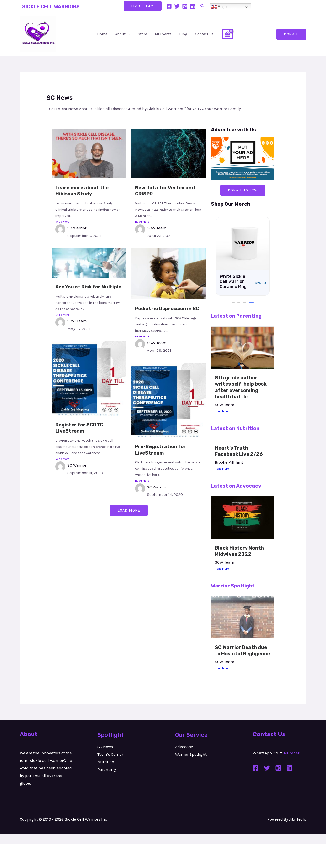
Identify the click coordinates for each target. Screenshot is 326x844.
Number (291, 752)
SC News (105, 746)
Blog (183, 34)
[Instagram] (185, 6)
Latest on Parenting (236, 316)
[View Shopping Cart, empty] (227, 34)
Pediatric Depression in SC (167, 308)
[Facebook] (169, 6)
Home (102, 34)
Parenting (106, 769)
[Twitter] (177, 6)
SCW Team (157, 227)
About (120, 34)
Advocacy (184, 746)
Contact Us (204, 34)
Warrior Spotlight (233, 586)
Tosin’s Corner (110, 754)
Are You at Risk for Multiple (88, 287)
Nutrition (105, 761)
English (224, 7)
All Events (163, 34)
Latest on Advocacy (236, 486)
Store (142, 34)
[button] (202, 6)
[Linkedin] (192, 6)
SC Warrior (76, 227)
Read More (62, 221)
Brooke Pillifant (229, 462)
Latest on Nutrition (235, 428)
